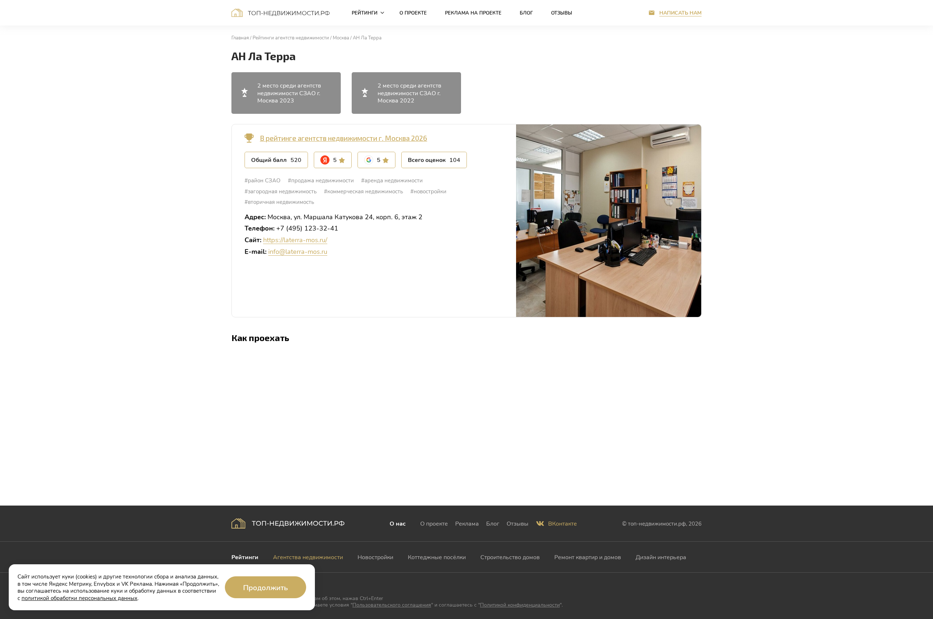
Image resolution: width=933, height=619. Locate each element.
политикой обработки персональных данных (79, 598)
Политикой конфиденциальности (520, 604)
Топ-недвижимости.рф (280, 12)
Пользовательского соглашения (391, 604)
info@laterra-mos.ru (297, 251)
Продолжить (265, 587)
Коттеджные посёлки (437, 556)
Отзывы (517, 523)
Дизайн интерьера (661, 556)
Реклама (467, 523)
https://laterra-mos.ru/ (295, 240)
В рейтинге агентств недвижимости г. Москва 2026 (343, 138)
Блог (492, 523)
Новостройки (375, 556)
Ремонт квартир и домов (587, 556)
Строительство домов (510, 556)
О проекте (434, 523)
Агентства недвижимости (308, 556)
